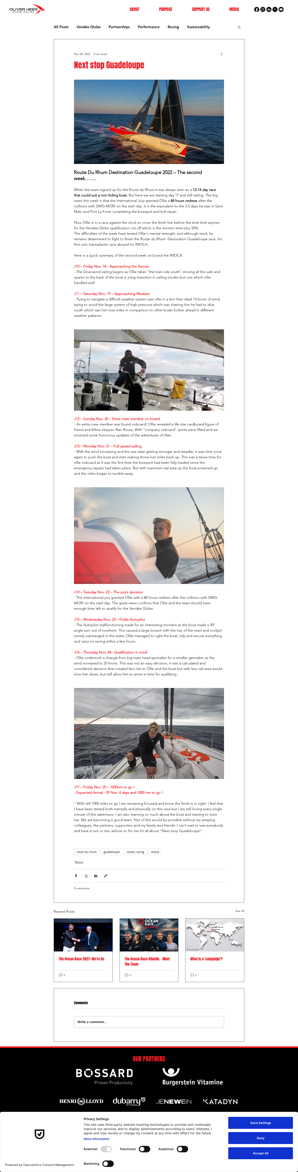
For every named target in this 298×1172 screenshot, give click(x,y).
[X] (275, 9)
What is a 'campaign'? (206, 959)
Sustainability (198, 27)
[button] (134, 9)
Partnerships (119, 27)
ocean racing (135, 852)
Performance (149, 27)
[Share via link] (106, 876)
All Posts (61, 27)
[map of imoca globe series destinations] (214, 935)
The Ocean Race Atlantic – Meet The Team (147, 961)
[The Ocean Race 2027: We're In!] (83, 935)
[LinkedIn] (268, 9)
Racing (173, 27)
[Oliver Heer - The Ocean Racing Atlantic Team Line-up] (149, 935)
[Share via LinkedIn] (96, 876)
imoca (155, 852)
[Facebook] (256, 9)
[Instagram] (262, 9)
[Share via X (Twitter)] (86, 876)
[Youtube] (281, 9)
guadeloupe (112, 852)
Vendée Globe (89, 27)
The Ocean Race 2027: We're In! (81, 959)
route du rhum (87, 852)
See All (239, 911)
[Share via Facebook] (76, 876)
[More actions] (221, 53)
